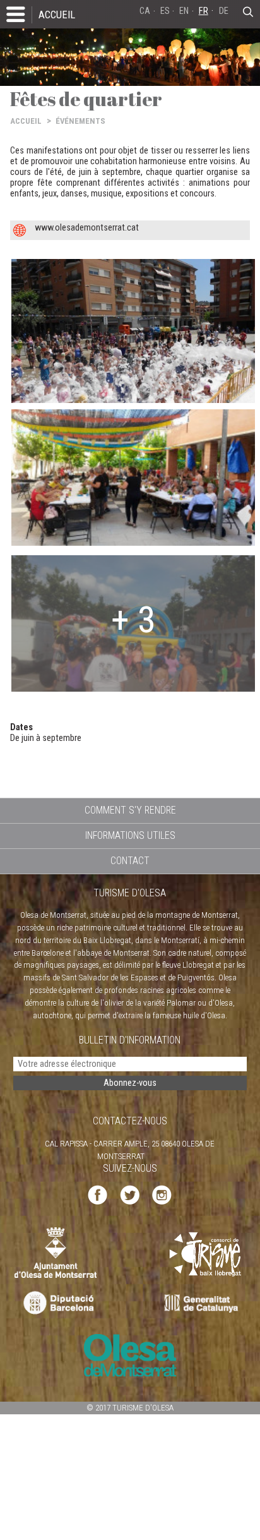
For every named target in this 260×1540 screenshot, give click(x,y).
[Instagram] (162, 1194)
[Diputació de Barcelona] (57, 1303)
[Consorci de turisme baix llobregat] (206, 1254)
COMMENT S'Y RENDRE (130, 810)
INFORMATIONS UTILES (130, 835)
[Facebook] (97, 1194)
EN (184, 11)
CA (144, 11)
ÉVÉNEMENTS (80, 121)
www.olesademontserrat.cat (87, 227)
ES (165, 11)
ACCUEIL (56, 14)
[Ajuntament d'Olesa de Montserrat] (56, 1252)
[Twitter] (129, 1194)
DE (223, 11)
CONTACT (130, 861)
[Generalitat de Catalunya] (204, 1303)
